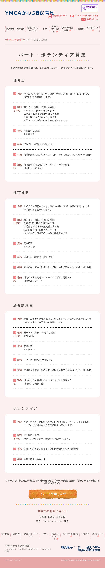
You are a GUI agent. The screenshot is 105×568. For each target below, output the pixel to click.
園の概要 (10, 29)
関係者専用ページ (89, 8)
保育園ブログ (92, 28)
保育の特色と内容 (67, 29)
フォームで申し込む (52, 494)
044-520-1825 (52, 517)
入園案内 (20, 29)
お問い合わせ (92, 19)
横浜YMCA (93, 547)
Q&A (45, 29)
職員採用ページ (60, 16)
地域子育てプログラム (33, 29)
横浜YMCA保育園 (89, 550)
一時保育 (80, 29)
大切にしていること (55, 28)
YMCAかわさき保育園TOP (15, 40)
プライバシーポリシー (13, 560)
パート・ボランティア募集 (86, 16)
